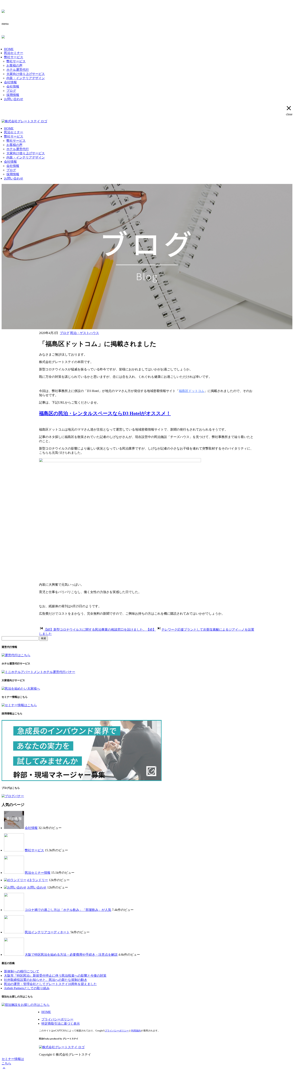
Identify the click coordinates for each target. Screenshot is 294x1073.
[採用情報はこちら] (82, 780)
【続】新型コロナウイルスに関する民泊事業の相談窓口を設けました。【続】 (100, 629)
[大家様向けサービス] (21, 688)
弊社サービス (13, 57)
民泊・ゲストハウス (84, 333)
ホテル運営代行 (17, 69)
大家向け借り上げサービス (25, 74)
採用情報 (12, 95)
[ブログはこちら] (13, 796)
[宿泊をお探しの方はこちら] (26, 1004)
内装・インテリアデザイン (25, 78)
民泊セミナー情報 (37, 872)
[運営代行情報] (16, 655)
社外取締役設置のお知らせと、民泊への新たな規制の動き (45, 979)
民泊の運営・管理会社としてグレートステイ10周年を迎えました (50, 984)
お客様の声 (14, 65)
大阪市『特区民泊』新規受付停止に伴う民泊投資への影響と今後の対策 (55, 975)
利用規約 (136, 1030)
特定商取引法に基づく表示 (60, 1023)
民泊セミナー (13, 53)
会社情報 (10, 82)
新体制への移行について (21, 971)
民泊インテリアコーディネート (47, 932)
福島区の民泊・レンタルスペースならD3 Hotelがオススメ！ (105, 413)
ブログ (11, 90)
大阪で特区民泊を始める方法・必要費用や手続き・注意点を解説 (71, 954)
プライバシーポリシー (57, 1019)
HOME (9, 49)
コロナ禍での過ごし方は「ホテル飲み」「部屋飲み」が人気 (68, 909)
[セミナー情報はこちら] (19, 705)
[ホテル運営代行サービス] (38, 672)
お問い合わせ (13, 99)
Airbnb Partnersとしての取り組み (27, 988)
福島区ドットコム (191, 391)
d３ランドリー (37, 880)
